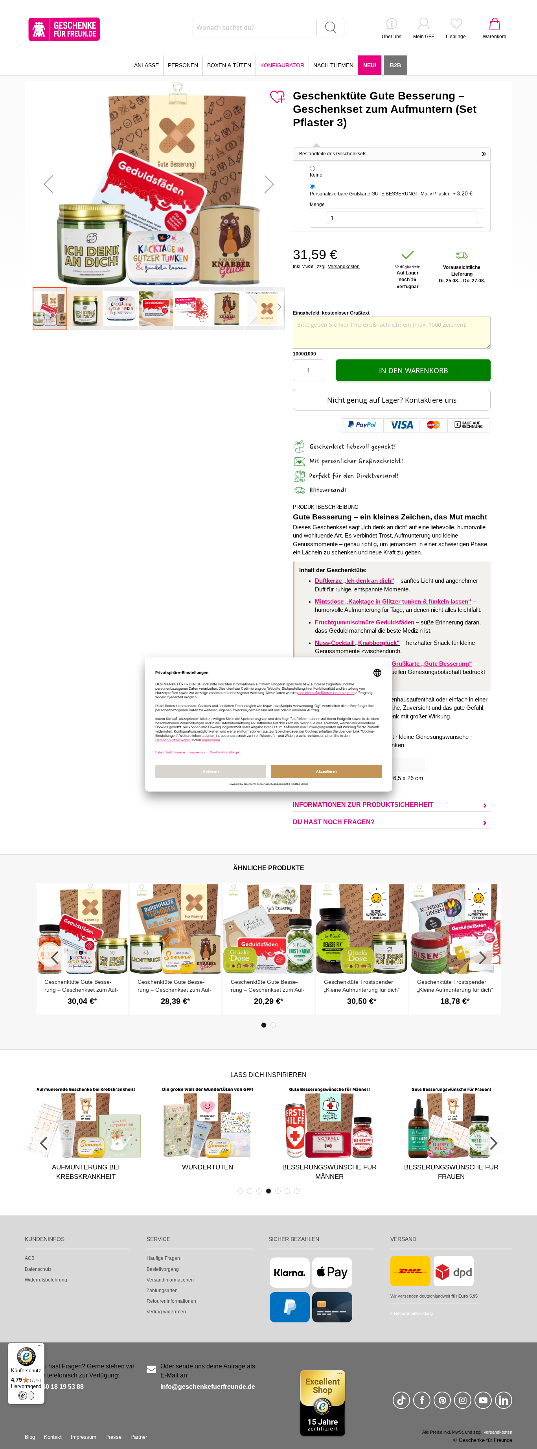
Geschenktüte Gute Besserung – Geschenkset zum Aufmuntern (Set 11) (268, 990)
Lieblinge (456, 36)
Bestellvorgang (163, 1269)
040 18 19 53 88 (61, 1386)
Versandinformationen (170, 1280)
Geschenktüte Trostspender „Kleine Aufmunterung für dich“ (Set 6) (455, 990)
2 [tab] (273, 1025)
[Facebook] (421, 1404)
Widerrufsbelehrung (46, 1280)
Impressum (83, 1437)
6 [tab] (287, 1191)
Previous (55, 958)
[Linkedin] (503, 1404)
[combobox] (268, 27)
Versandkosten (344, 266)
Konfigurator (282, 65)
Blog (30, 1437)
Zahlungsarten (162, 1290)
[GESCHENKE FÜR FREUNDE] (64, 29)
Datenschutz (38, 1269)
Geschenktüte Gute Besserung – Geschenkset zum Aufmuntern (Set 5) (81, 990)
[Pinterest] (442, 1404)
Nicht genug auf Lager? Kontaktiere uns (392, 400)
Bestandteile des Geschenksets (332, 153)
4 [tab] (268, 1191)
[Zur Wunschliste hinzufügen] (277, 97)
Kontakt (53, 1437)
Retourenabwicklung (413, 1313)
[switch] (26, 1395)
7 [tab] (297, 1191)
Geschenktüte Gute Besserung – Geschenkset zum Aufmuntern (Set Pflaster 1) (174, 990)
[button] (48, 183)
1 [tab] (264, 1025)
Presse (113, 1437)
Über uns (391, 36)
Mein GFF (423, 36)
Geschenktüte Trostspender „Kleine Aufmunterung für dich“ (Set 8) (362, 990)
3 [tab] (259, 1191)
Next (481, 958)
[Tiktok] (401, 1404)
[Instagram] (462, 1404)
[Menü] (39, 1347)
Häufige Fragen (163, 1258)
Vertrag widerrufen (166, 1312)
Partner (139, 1437)
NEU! (370, 65)
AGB (30, 1258)
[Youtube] (483, 1404)
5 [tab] (278, 1191)
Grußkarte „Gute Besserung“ (432, 664)
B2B (395, 65)
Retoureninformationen (171, 1301)
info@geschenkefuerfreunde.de (207, 1386)
